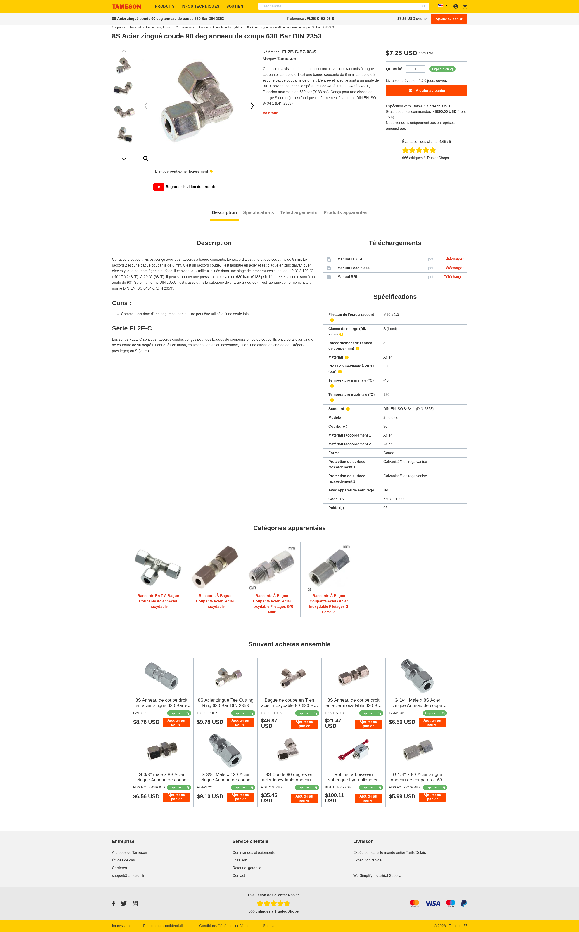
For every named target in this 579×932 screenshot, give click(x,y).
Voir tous (270, 113)
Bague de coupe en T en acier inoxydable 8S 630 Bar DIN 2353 (289, 705)
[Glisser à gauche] (252, 105)
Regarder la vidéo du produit (190, 187)
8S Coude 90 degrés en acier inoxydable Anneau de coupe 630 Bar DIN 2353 (289, 780)
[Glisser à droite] (145, 105)
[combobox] (343, 6)
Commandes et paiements (254, 852)
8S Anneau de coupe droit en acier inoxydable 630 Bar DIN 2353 (353, 705)
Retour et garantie (247, 868)
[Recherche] (425, 6)
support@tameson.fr (128, 876)
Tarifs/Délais (416, 852)
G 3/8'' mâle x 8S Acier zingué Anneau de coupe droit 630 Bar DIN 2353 (161, 780)
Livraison (240, 860)
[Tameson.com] (126, 6)
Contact (239, 876)
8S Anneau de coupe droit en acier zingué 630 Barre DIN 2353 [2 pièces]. (161, 705)
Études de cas (123, 860)
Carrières (119, 868)
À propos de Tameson (129, 852)
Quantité (394, 69)
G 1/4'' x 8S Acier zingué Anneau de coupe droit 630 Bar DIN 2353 (417, 780)
